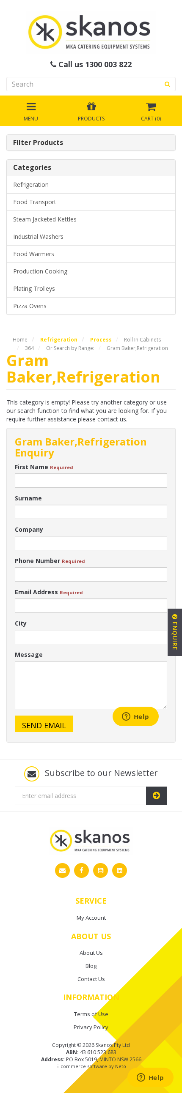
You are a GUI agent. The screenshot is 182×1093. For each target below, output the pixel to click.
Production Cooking (40, 271)
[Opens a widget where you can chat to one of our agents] (150, 1078)
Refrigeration (31, 184)
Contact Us (91, 979)
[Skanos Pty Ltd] (91, 31)
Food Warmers (33, 254)
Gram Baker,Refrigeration (137, 348)
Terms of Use (91, 1014)
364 (29, 348)
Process (101, 339)
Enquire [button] (175, 635)
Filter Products (38, 143)
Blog (91, 966)
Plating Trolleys (34, 288)
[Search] (168, 84)
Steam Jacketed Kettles (45, 219)
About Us (91, 952)
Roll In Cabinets (142, 339)
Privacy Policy (91, 1027)
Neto (120, 1066)
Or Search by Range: (70, 348)
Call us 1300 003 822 (94, 64)
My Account (91, 917)
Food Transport (34, 202)
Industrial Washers (38, 236)
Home (20, 339)
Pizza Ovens (30, 306)
